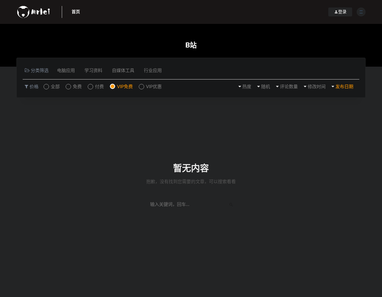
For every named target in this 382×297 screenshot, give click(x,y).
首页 (76, 12)
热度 (246, 87)
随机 (265, 87)
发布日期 (344, 87)
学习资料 (93, 70)
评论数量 (289, 87)
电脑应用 (66, 70)
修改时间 (317, 87)
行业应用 (153, 70)
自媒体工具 (123, 70)
